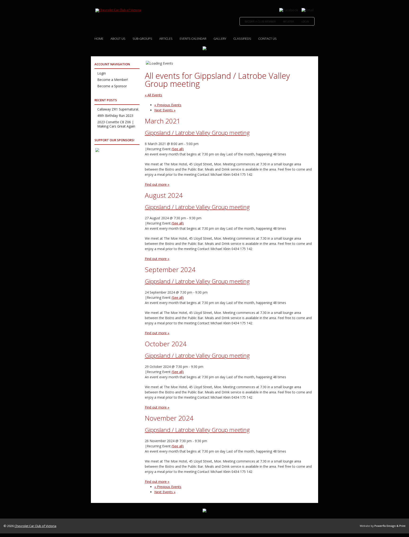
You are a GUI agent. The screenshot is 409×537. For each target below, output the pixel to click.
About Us (118, 38)
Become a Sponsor (112, 86)
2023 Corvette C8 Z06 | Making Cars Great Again (116, 124)
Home (98, 38)
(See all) (178, 149)
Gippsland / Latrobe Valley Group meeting (197, 132)
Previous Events (167, 105)
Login (305, 21)
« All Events (153, 95)
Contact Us (267, 38)
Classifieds (242, 38)
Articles (166, 38)
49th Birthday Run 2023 (115, 115)
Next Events (164, 110)
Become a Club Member (260, 21)
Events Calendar (193, 38)
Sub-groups (142, 38)
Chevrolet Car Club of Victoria (35, 526)
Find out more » (157, 184)
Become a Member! (112, 79)
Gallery (219, 38)
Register (288, 21)
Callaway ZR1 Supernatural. (118, 109)
